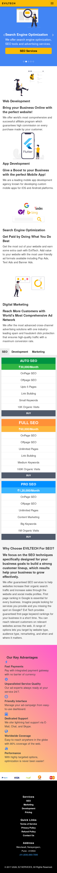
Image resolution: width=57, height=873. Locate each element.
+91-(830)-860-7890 (28, 854)
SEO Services (28, 51)
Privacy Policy (28, 827)
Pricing (28, 812)
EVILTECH (9, 3)
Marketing (29, 804)
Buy (28, 413)
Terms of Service (28, 823)
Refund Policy (28, 831)
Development (28, 808)
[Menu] (52, 3)
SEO (28, 800)
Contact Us (28, 835)
